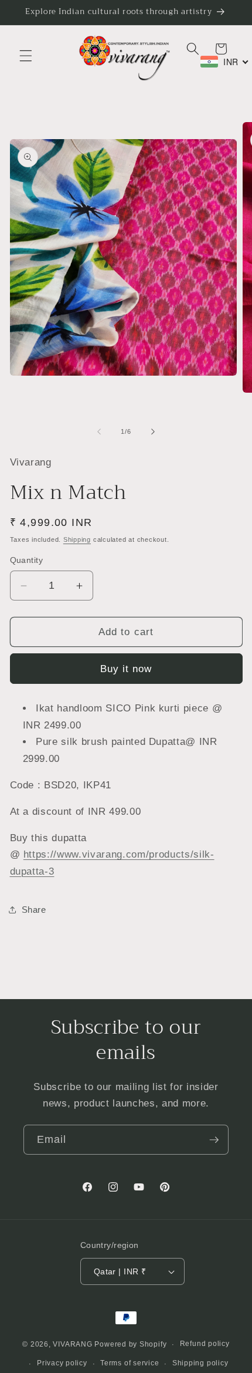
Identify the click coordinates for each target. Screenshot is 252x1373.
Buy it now (126, 668)
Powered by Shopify (130, 1344)
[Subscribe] (214, 1140)
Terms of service (129, 1363)
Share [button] (34, 910)
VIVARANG (72, 1344)
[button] (26, 56)
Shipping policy (200, 1363)
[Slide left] (99, 431)
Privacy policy (62, 1363)
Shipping (77, 539)
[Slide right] (153, 431)
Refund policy (205, 1344)
